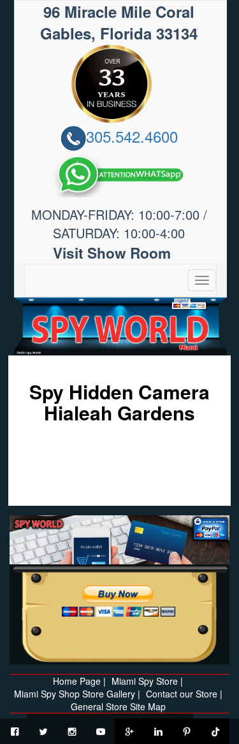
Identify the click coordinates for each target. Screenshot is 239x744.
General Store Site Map (118, 706)
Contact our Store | (184, 693)
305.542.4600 (132, 136)
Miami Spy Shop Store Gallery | (77, 693)
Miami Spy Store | (147, 681)
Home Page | (79, 681)
